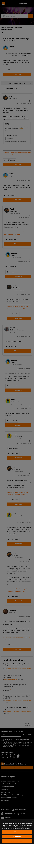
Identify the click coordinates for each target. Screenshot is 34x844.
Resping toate (17, 836)
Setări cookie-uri (17, 831)
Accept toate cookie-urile (17, 841)
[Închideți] (32, 821)
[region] (17, 831)
